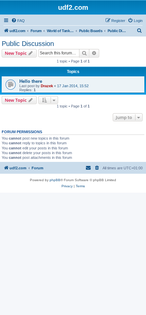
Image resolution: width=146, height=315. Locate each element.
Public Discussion (28, 43)
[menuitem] (18, 21)
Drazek (47, 86)
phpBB (55, 180)
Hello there (30, 81)
